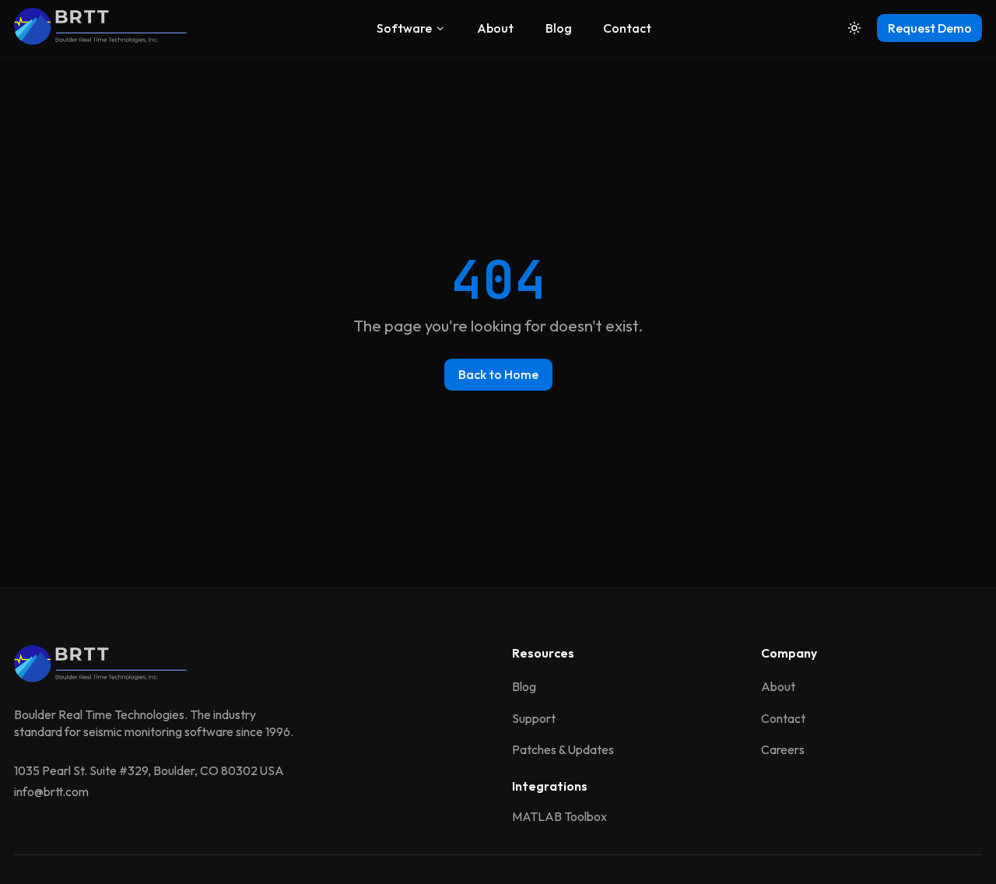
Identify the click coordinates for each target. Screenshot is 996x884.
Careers (783, 749)
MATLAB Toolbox (559, 816)
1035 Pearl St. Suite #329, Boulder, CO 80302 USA (149, 770)
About (495, 28)
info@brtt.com (51, 791)
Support (534, 718)
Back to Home (498, 374)
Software (404, 28)
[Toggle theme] (855, 28)
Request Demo (930, 28)
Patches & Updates (563, 749)
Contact (627, 28)
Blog (558, 28)
